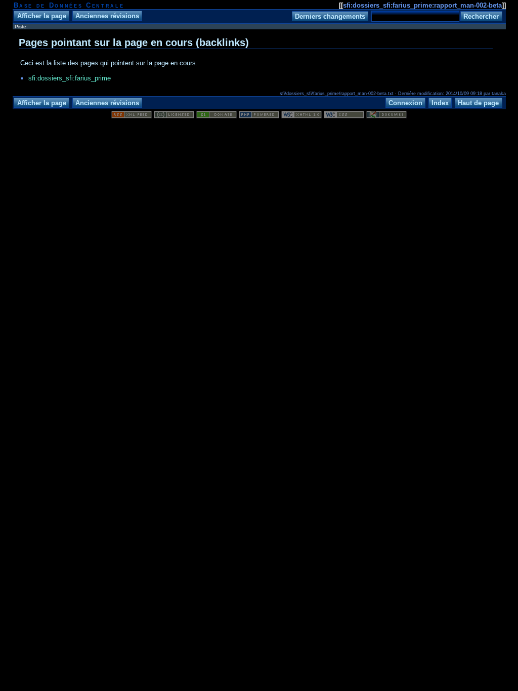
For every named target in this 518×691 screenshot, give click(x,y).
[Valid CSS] (344, 116)
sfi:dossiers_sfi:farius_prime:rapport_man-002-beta (422, 5)
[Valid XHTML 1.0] (301, 116)
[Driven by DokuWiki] (386, 116)
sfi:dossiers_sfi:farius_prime (69, 78)
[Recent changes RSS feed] (131, 116)
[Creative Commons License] (174, 116)
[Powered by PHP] (259, 116)
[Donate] (216, 116)
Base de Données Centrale (69, 5)
